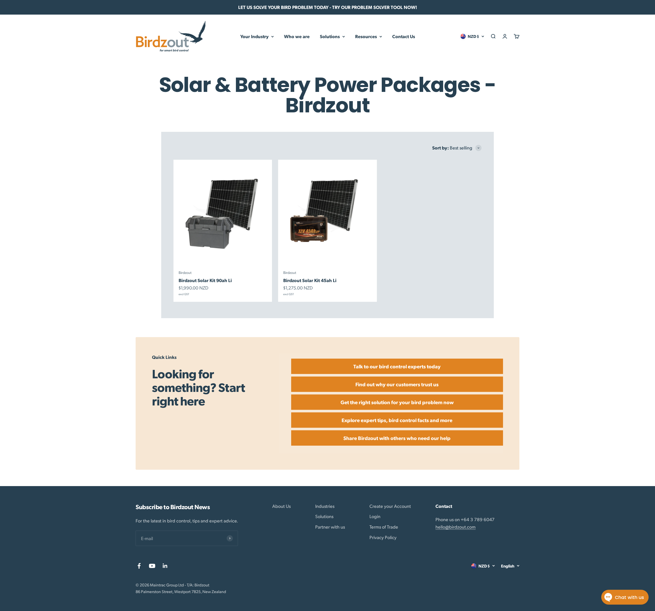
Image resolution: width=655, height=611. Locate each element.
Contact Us (403, 36)
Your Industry (254, 36)
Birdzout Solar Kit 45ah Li (309, 280)
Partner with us (330, 527)
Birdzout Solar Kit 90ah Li (205, 280)
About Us (281, 506)
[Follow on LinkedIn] (165, 565)
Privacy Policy (383, 537)
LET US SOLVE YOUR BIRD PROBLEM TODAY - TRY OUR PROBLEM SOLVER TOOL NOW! (327, 7)
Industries (324, 506)
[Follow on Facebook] (139, 565)
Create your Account (390, 506)
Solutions (330, 36)
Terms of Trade (383, 527)
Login (374, 516)
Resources (366, 36)
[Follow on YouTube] (152, 565)
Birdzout (185, 272)
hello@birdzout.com (455, 527)
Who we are (297, 36)
